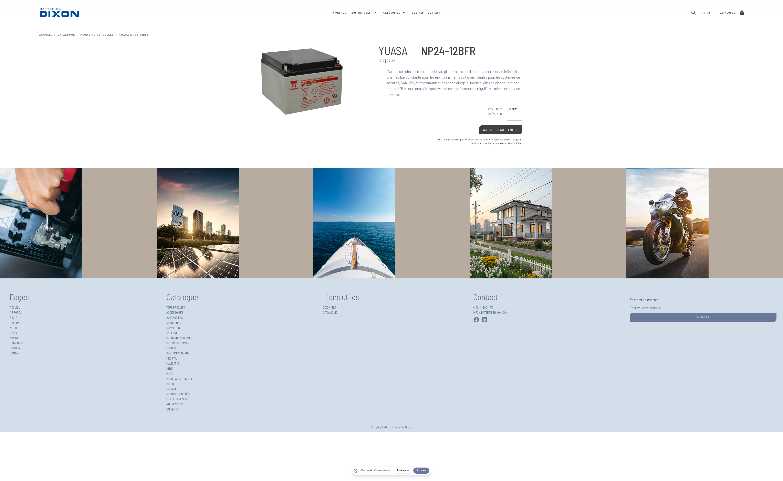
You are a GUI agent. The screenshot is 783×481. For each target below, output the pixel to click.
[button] (363, 13)
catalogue (727, 12)
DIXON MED (329, 307)
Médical (171, 358)
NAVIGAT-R (16, 338)
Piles (169, 373)
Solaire (171, 389)
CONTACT (434, 12)
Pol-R (170, 384)
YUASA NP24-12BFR (134, 34)
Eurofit (171, 348)
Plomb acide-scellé (97, 34)
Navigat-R (172, 363)
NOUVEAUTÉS (174, 404)
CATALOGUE (66, 34)
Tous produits (175, 307)
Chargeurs (173, 322)
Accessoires (174, 312)
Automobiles (174, 317)
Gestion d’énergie (178, 353)
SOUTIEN (418, 12)
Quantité (512, 109)
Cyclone (172, 333)
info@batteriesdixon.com (490, 312)
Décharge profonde (179, 338)
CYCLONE (15, 322)
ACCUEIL (15, 307)
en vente (172, 409)
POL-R (13, 317)
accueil (45, 34)
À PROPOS (339, 12)
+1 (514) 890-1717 (483, 307)
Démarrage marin (177, 343)
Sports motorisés (178, 394)
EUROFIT (15, 333)
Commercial (174, 328)
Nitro (170, 368)
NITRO (13, 328)
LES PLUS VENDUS (177, 399)
